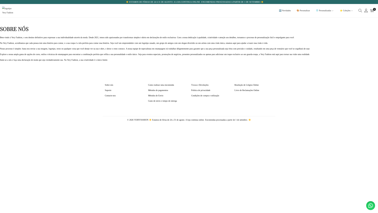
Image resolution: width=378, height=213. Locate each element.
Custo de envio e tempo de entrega (162, 101)
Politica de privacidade (200, 90)
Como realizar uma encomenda (161, 85)
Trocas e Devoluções (199, 85)
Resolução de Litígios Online (246, 85)
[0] (372, 10)
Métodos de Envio (155, 96)
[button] (370, 205)
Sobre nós (109, 85)
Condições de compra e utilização (205, 96)
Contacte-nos (110, 96)
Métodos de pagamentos (158, 90)
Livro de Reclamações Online (246, 90)
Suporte (108, 90)
